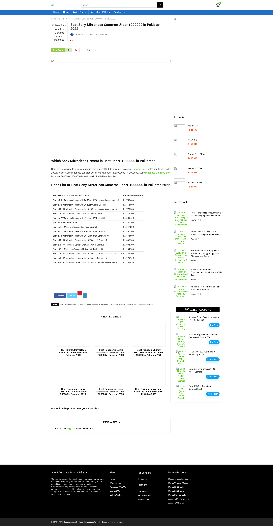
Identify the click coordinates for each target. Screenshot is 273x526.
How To (193, 220)
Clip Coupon (212, 359)
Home (56, 12)
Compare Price (139, 169)
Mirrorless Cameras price (158, 173)
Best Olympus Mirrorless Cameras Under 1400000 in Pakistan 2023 (148, 392)
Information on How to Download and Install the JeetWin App (206, 272)
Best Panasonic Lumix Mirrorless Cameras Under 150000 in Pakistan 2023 (110, 392)
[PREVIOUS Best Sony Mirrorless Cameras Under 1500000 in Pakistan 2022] (3, 519)
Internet (193, 261)
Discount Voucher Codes (179, 479)
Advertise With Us (100, 12)
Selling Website (117, 495)
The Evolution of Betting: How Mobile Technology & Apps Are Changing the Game (205, 253)
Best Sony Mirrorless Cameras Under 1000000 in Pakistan (84, 305)
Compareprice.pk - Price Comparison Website (82, 522)
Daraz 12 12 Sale (176, 491)
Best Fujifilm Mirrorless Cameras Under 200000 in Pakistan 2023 (73, 352)
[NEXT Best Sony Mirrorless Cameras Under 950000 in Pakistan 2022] (270, 519)
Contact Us (120, 12)
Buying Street (143, 499)
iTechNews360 (144, 495)
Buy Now (214, 325)
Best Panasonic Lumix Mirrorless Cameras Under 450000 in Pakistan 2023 (148, 352)
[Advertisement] (111, 280)
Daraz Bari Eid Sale (177, 495)
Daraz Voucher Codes (178, 483)
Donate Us (142, 479)
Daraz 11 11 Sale (176, 487)
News (66, 12)
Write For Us (80, 12)
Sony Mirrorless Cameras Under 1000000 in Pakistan (132, 305)
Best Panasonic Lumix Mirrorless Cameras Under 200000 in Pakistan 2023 (73, 392)
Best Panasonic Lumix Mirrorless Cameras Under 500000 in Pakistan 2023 (110, 352)
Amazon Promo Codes (178, 499)
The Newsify (143, 491)
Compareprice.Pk (80, 34)
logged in (71, 428)
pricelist (61, 19)
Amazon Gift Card (176, 503)
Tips (192, 239)
